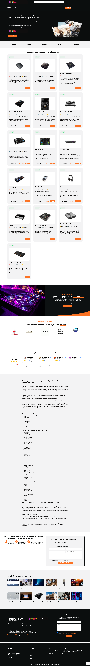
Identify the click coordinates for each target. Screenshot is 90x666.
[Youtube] (11, 657)
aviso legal (63, 633)
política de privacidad (71, 633)
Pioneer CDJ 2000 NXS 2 (15, 112)
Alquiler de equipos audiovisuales (22, 15)
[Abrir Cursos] (40, 8)
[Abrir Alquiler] (28, 8)
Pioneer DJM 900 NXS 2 (66, 73)
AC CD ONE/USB (64, 149)
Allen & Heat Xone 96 (65, 224)
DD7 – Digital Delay (40, 187)
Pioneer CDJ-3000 (39, 112)
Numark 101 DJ (13, 74)
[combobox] (49, 2)
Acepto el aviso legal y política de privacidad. (59, 560)
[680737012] (8, 634)
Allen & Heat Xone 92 (40, 225)
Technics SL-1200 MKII (66, 112)
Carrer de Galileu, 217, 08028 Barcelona (37, 635)
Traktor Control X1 (14, 187)
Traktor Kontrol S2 (14, 149)
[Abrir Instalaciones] (49, 8)
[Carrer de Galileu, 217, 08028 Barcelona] (27, 634)
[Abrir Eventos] (34, 8)
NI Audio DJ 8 (12, 225)
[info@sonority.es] (16, 634)
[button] (18, 2)
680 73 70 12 (20, 8)
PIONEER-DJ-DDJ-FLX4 (15, 262)
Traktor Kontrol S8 (40, 149)
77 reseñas (17, 362)
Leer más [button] (26, 366)
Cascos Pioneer (64, 187)
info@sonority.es (21, 635)
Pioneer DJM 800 (39, 74)
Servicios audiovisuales (11, 15)
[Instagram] (9, 657)
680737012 (11, 635)
